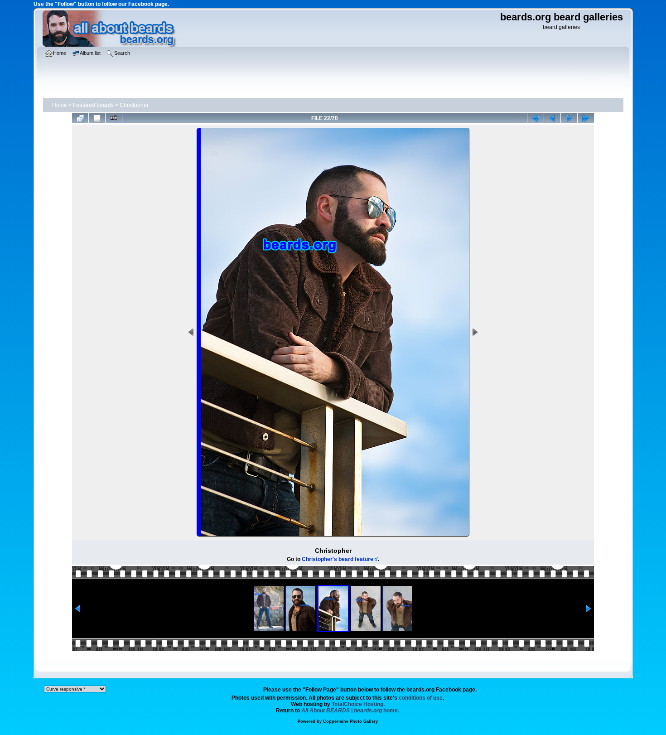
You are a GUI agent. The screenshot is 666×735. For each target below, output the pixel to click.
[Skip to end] (586, 118)
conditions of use (421, 698)
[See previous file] (552, 118)
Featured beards (93, 105)
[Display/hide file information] (97, 118)
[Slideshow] (114, 118)
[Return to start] (535, 118)
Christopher (134, 105)
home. (350, 710)
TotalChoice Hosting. (358, 704)
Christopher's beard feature (337, 559)
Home (59, 105)
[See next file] (569, 118)
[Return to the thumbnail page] (80, 118)
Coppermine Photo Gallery (350, 721)
